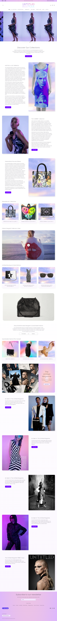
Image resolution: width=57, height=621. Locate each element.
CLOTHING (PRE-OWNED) (28, 359)
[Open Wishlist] (52, 5)
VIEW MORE (8, 107)
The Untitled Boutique (7, 618)
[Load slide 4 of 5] (28, 42)
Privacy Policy (42, 605)
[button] (3, 5)
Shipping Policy (30, 605)
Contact (17, 605)
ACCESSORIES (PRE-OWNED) (46, 359)
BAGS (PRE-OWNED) (10, 359)
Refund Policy (25, 605)
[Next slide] (32, 42)
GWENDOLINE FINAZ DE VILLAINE (9, 221)
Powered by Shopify (12, 618)
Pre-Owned (24, 333)
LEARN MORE (47, 384)
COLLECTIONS (28, 56)
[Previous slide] (23, 42)
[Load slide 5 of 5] (30, 42)
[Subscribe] (35, 600)
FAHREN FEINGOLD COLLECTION (28, 221)
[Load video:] (28, 245)
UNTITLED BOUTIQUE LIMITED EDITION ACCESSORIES (46, 286)
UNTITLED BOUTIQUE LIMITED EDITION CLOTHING (28, 286)
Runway (33, 333)
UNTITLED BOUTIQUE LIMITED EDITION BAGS (10, 286)
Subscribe (20, 605)
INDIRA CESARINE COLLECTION (46, 221)
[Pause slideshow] (34, 42)
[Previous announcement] (18, 1)
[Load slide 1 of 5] (25, 42)
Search (14, 605)
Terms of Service (36, 605)
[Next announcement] (39, 1)
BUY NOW (7, 566)
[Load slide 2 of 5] (26, 42)
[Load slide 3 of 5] (27, 42)
